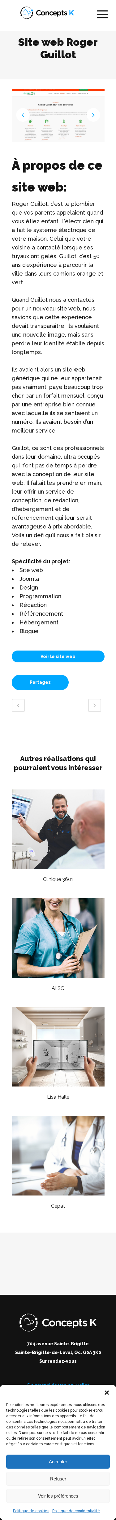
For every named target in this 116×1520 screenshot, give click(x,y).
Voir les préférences (58, 1496)
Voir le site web (58, 656)
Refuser (58, 1478)
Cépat (58, 1206)
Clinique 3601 (58, 879)
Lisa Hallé (58, 1097)
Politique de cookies (31, 1511)
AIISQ (58, 988)
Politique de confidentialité (76, 1511)
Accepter (58, 1461)
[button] (107, 1393)
